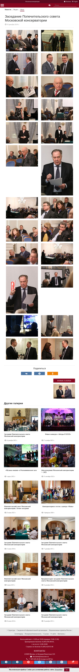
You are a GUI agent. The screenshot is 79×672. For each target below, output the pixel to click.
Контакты (61, 634)
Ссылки (46, 634)
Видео (15, 9)
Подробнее (59, 669)
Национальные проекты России (60, 630)
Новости (8, 9)
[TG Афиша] (17, 662)
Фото (22, 9)
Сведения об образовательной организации (32, 630)
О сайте (53, 634)
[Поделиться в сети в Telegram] (39, 373)
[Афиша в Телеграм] (72, 662)
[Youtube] (28, 662)
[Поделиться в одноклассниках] (52, 373)
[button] (55, 391)
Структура (11, 630)
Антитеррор (18, 634)
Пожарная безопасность (33, 634)
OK (66, 669)
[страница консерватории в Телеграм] (6, 662)
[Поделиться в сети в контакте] (26, 373)
